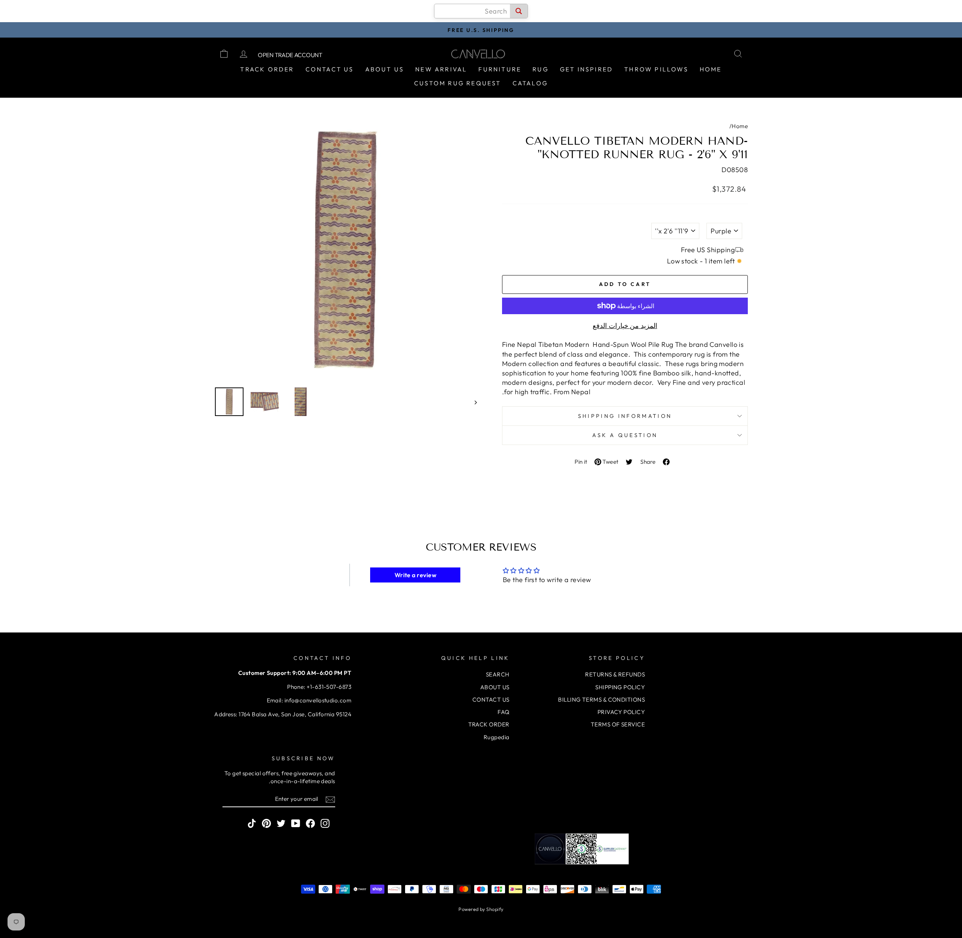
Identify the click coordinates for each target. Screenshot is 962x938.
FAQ (503, 712)
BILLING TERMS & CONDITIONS (601, 699)
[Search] (519, 11)
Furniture (499, 69)
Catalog (530, 83)
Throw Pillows (656, 69)
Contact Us (330, 69)
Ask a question (625, 435)
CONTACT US (491, 699)
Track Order (267, 69)
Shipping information (625, 416)
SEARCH (498, 674)
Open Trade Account (290, 55)
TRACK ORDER (489, 724)
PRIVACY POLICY (621, 712)
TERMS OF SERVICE (618, 724)
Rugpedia (497, 737)
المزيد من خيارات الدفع (625, 325)
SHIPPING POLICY (620, 687)
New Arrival (441, 69)
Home (711, 69)
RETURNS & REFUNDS (615, 674)
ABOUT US (495, 687)
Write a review (415, 575)
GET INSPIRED (586, 69)
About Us (384, 69)
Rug (540, 69)
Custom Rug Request (457, 83)
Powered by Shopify (480, 909)
